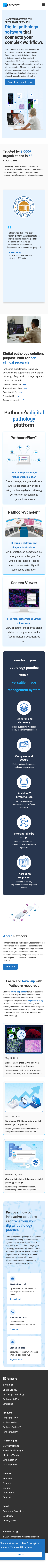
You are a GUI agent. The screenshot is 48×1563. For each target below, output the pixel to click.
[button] (7, 247)
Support (7, 1497)
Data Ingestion (10, 1460)
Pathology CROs (11, 1399)
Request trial (15, 1299)
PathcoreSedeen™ (12, 1427)
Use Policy (8, 1516)
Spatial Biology (10, 1389)
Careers (7, 1483)
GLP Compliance (11, 1445)
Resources (8, 1492)
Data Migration (10, 1464)
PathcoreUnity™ (10, 1432)
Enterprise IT (9, 1404)
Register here (16, 1359)
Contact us (14, 1329)
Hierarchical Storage (13, 1450)
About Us (7, 1478)
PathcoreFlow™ (10, 1417)
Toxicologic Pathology (13, 1394)
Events (6, 1488)
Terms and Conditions (13, 1511)
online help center (19, 992)
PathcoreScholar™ (12, 1422)
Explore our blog (35, 1000)
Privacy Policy (9, 1520)
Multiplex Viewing (11, 1455)
